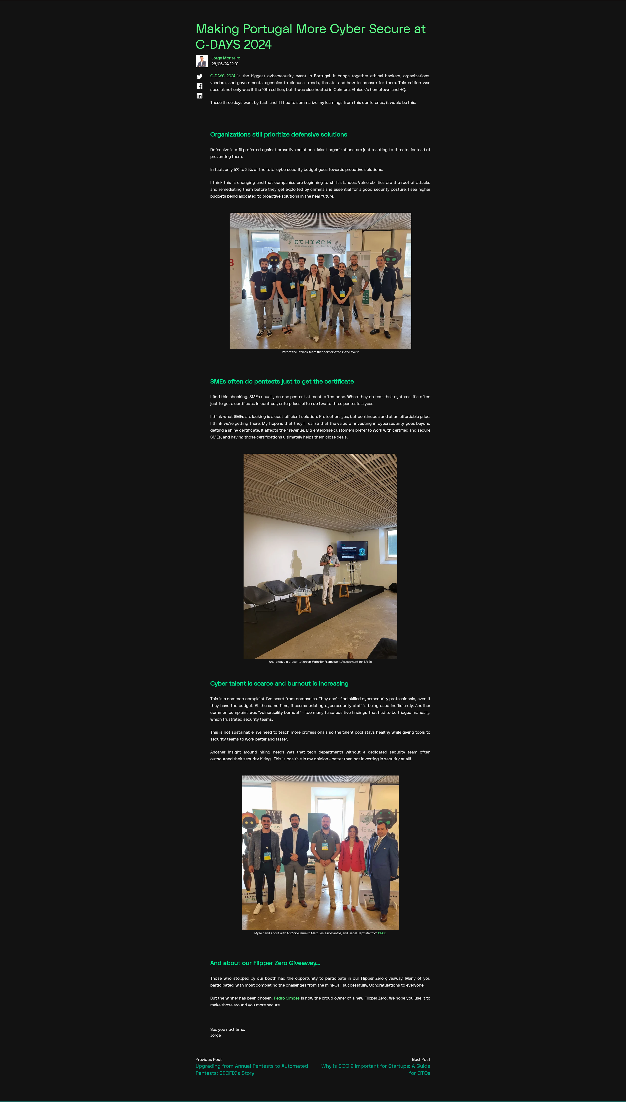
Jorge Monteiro (226, 58)
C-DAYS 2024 (222, 76)
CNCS (382, 933)
